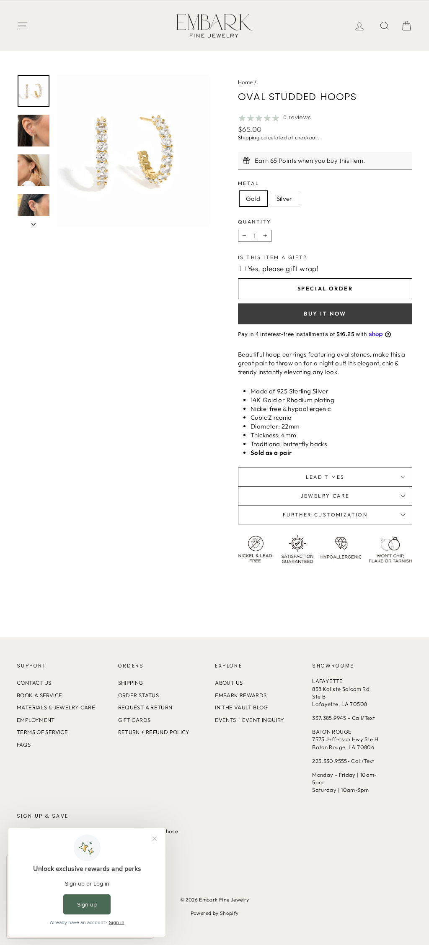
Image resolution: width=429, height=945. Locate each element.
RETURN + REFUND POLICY (154, 732)
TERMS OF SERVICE (42, 732)
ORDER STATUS (138, 695)
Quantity (254, 221)
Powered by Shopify (215, 913)
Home (245, 82)
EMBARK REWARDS (240, 695)
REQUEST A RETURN (145, 707)
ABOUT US (229, 682)
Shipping (248, 137)
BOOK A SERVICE (39, 695)
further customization (325, 514)
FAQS (24, 744)
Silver (284, 199)
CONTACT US (34, 682)
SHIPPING (130, 682)
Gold (253, 199)
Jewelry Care (325, 496)
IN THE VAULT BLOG (241, 707)
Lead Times (325, 477)
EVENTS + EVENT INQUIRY (249, 719)
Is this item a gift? (272, 257)
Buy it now (325, 313)
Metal (248, 183)
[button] (406, 26)
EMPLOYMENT (36, 719)
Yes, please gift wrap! (283, 268)
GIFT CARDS (134, 719)
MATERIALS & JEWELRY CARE (56, 707)
